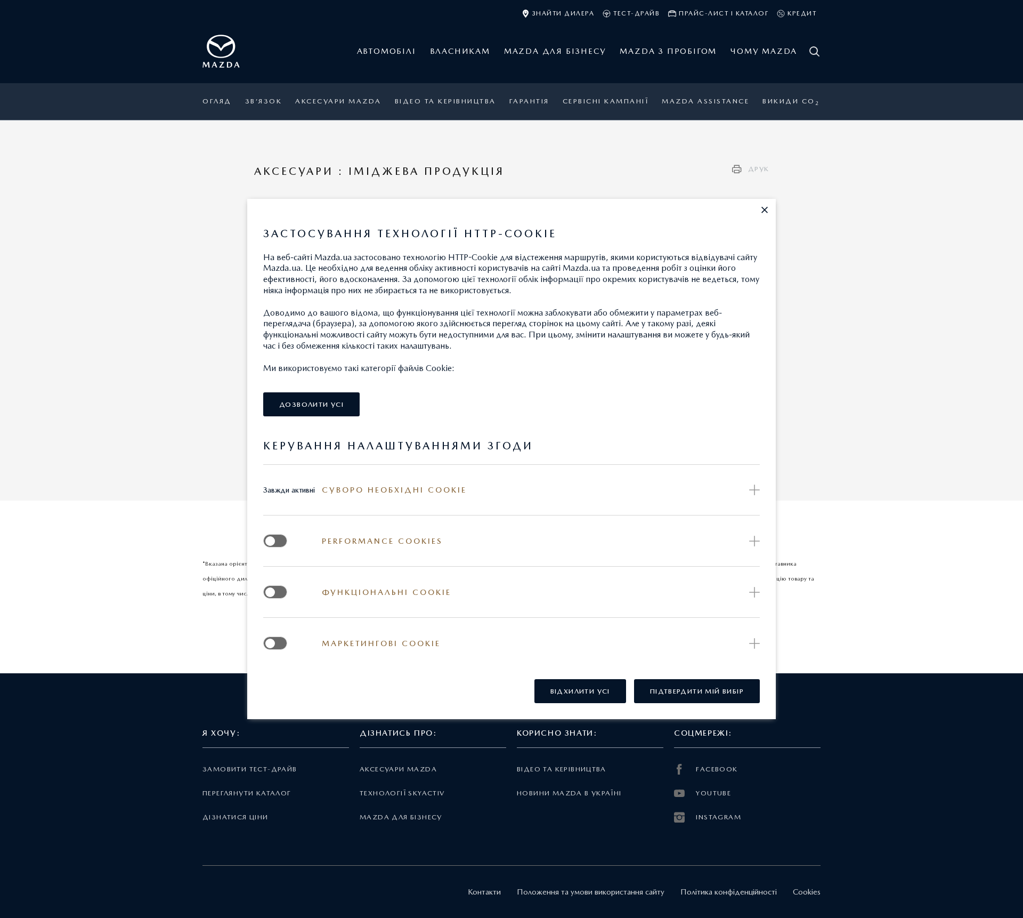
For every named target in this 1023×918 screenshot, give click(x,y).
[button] (764, 210)
